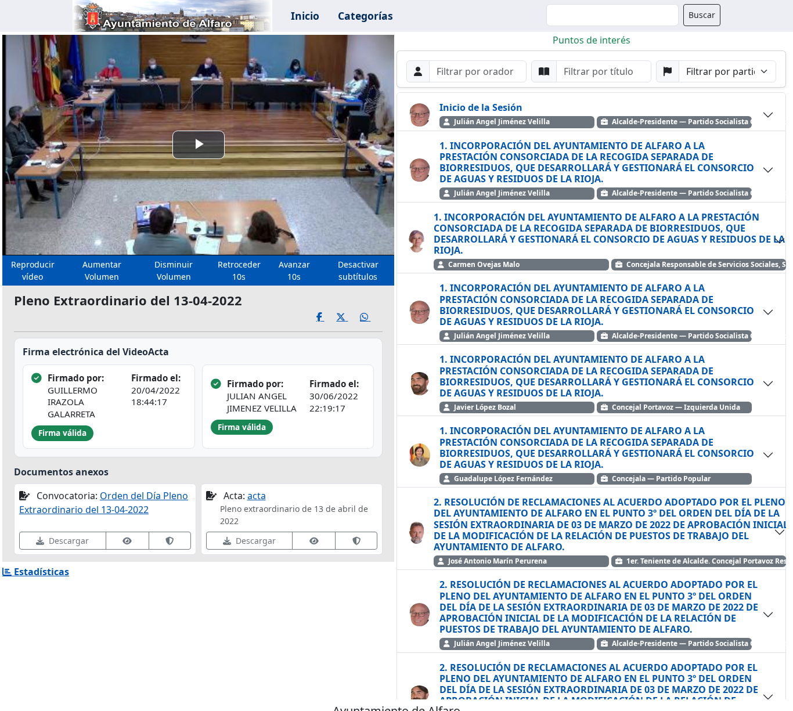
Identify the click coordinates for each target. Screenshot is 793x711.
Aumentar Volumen (101, 270)
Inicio (305, 16)
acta (256, 495)
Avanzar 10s (294, 270)
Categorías (365, 16)
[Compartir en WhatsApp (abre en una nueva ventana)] (371, 317)
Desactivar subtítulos (358, 270)
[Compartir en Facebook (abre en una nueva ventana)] (326, 317)
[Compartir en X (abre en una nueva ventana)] (348, 317)
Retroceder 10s (239, 270)
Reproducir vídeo (33, 270)
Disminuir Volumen (173, 270)
